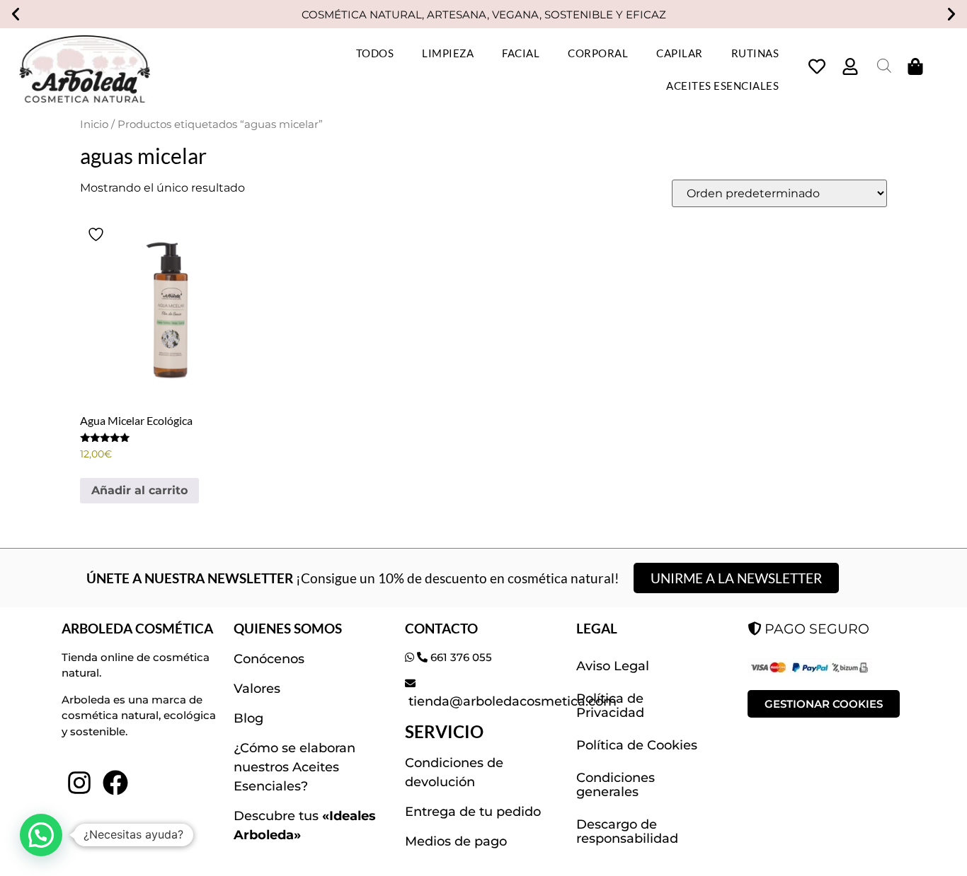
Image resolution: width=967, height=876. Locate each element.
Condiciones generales (615, 785)
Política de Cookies (636, 745)
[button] (15, 14)
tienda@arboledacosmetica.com (511, 701)
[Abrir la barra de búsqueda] (884, 66)
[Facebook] (115, 782)
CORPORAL (598, 53)
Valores (257, 688)
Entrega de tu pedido (473, 811)
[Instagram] (79, 782)
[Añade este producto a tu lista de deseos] (97, 234)
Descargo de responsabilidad (627, 831)
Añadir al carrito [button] (139, 490)
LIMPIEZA (448, 53)
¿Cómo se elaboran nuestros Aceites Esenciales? (294, 767)
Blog (248, 718)
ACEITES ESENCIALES (722, 85)
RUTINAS (755, 53)
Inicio (94, 124)
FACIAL (520, 53)
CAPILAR (679, 53)
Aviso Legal (612, 666)
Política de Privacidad (610, 705)
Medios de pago (456, 841)
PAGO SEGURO (815, 628)
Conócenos (269, 659)
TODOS (375, 53)
